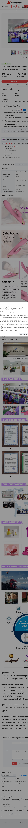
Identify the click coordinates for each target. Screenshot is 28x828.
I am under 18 (23, 334)
